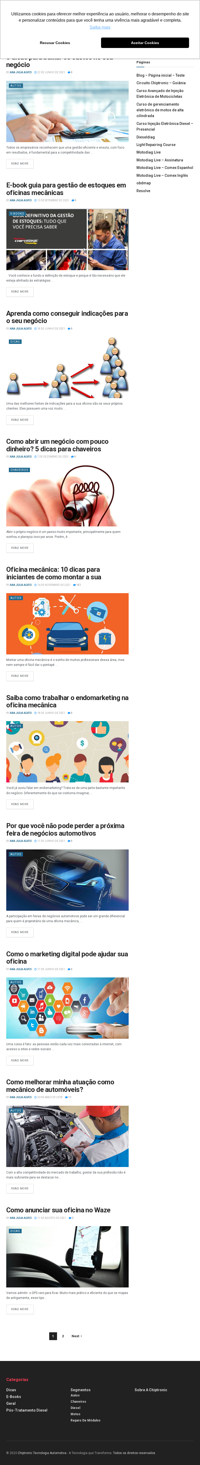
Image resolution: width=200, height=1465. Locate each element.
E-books (17, 213)
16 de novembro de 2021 (54, 584)
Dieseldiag (145, 137)
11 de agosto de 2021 (51, 1218)
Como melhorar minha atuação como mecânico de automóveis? (60, 1085)
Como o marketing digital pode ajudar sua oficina (67, 957)
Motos (75, 1414)
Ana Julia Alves (21, 72)
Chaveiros (19, 470)
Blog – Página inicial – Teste (160, 75)
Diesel (75, 1408)
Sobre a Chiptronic (151, 1390)
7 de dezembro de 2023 (52, 456)
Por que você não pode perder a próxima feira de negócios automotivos (65, 829)
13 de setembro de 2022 (53, 200)
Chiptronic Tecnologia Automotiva (42, 1453)
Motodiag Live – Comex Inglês (162, 175)
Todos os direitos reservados (134, 1453)
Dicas (15, 341)
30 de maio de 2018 (50, 1097)
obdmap (143, 183)
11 (69, 1097)
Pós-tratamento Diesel (26, 1410)
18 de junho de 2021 (51, 328)
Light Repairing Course (156, 145)
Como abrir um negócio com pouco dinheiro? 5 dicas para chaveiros (57, 445)
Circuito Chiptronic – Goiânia (161, 83)
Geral (11, 1403)
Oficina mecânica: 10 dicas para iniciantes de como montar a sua (53, 573)
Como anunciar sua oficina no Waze (58, 1210)
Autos (15, 85)
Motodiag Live (148, 152)
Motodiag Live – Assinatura (159, 160)
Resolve (143, 191)
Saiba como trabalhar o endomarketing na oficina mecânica (67, 701)
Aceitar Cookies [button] (145, 43)
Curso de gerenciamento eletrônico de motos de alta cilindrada (160, 110)
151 (78, 584)
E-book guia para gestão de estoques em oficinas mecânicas (66, 189)
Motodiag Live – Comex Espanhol (164, 168)
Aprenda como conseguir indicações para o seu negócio (67, 317)
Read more (20, 163)
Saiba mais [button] (100, 27)
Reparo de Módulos (86, 1420)
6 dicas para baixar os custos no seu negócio (59, 61)
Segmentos (81, 1390)
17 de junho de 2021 (51, 841)
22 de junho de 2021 (51, 72)
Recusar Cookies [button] (55, 43)
